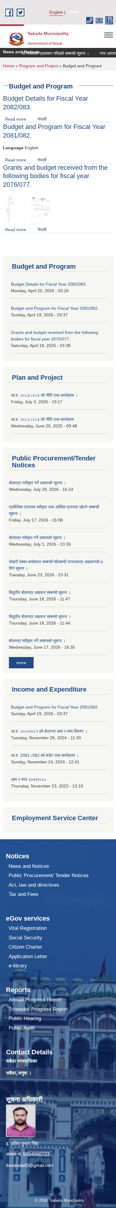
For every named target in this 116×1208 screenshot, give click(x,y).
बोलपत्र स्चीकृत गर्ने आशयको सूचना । (37, 482)
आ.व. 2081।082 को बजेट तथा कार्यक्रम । (45, 755)
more (21, 662)
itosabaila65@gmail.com (30, 1165)
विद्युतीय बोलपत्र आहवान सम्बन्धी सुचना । (40, 616)
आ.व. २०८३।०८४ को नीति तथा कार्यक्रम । (44, 395)
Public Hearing (25, 1018)
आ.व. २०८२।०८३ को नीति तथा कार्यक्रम (42, 419)
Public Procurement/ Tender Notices (49, 875)
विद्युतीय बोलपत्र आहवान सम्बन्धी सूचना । (40, 592)
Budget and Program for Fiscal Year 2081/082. (55, 308)
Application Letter (28, 956)
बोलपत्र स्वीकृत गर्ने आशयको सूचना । (37, 537)
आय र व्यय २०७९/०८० (28, 779)
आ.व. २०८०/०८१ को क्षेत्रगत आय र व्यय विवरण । (49, 731)
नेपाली (74, 12)
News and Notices (29, 866)
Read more (15, 119)
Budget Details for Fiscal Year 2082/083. (49, 284)
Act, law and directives (34, 885)
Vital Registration (28, 928)
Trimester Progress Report (38, 1009)
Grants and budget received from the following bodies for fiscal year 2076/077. (55, 176)
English (56, 12)
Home (8, 65)
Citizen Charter (25, 947)
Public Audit (22, 1028)
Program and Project (38, 65)
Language (13, 147)
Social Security (25, 938)
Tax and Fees (23, 894)
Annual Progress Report (35, 999)
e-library (18, 966)
